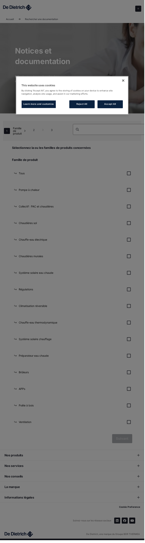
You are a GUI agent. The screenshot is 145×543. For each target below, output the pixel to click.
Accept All (110, 104)
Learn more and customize (38, 104)
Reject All (81, 104)
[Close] (123, 80)
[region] (72, 95)
